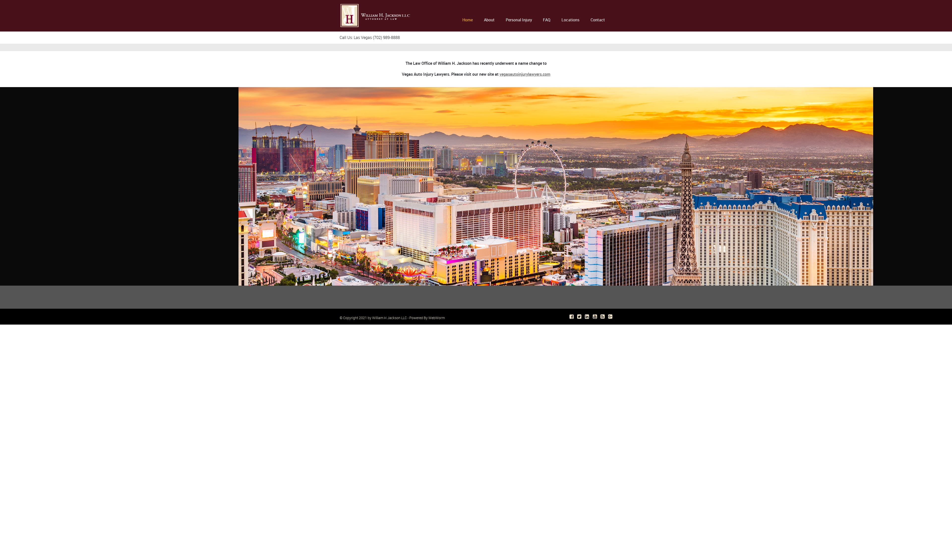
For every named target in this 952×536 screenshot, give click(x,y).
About (489, 20)
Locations (570, 20)
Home (467, 20)
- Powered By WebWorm (426, 317)
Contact (598, 20)
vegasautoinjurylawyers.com (525, 74)
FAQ (546, 20)
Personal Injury (519, 20)
